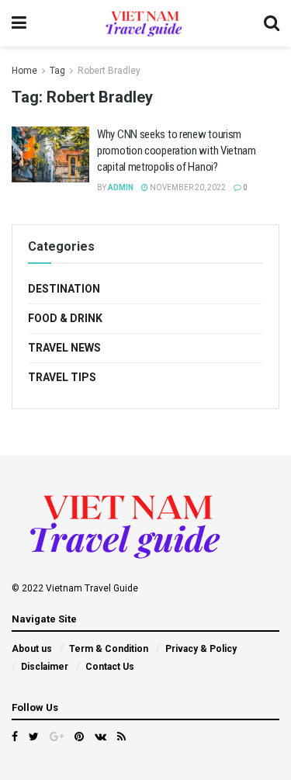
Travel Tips (62, 377)
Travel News (64, 347)
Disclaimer (44, 666)
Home (24, 70)
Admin (120, 187)
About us (32, 648)
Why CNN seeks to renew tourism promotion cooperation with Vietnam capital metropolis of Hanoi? (176, 150)
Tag (57, 70)
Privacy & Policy (201, 648)
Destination (64, 289)
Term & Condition (108, 648)
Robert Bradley (109, 70)
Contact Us (109, 666)
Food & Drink (65, 318)
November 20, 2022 (187, 187)
